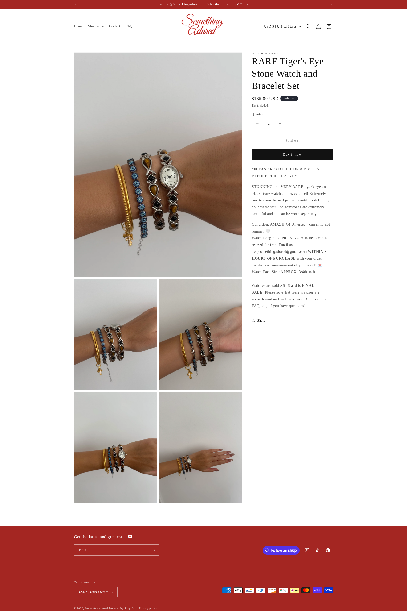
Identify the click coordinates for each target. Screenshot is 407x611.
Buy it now (292, 154)
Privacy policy (148, 608)
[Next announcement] (331, 4)
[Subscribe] (153, 549)
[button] (95, 26)
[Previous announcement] (75, 4)
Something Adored (96, 608)
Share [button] (261, 320)
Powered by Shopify (121, 608)
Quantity (258, 114)
